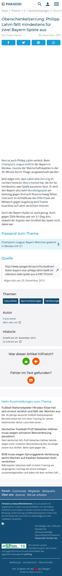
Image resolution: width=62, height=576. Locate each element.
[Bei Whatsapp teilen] (54, 42)
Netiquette (48, 491)
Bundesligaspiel (37, 190)
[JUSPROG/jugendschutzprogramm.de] (14, 546)
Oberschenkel (31, 183)
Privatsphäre (45, 562)
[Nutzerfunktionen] (48, 4)
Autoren (20, 495)
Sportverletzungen (39, 10)
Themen (16, 10)
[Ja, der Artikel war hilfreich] (26, 361)
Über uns (8, 494)
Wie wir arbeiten (37, 495)
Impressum (15, 562)
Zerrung (45, 179)
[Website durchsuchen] (40, 4)
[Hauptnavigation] (56, 4)
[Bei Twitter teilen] (24, 42)
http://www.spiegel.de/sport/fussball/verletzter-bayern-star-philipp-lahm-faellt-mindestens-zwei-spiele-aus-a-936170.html (29, 270)
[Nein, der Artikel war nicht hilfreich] (36, 361)
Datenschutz (30, 562)
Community (19, 491)
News (5, 10)
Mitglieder (34, 491)
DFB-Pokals (43, 198)
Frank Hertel (9, 318)
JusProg (28, 554)
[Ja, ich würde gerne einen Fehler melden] (31, 380)
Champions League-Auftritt (18, 164)
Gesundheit (10, 301)
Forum (6, 490)
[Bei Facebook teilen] (8, 42)
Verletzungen (52, 301)
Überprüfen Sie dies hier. (46, 538)
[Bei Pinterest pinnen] (38, 42)
